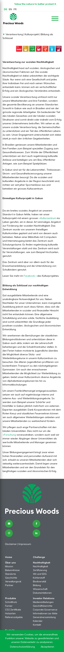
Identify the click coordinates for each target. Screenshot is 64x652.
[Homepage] (13, 18)
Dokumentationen (42, 592)
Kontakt (37, 624)
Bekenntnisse (12, 570)
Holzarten (10, 613)
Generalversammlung (44, 617)
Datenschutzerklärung (22, 646)
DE (5, 9)
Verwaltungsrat (13, 581)
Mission (9, 566)
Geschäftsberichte (42, 605)
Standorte (10, 574)
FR (15, 9)
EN (10, 9)
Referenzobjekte (14, 617)
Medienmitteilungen (43, 602)
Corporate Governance (45, 609)
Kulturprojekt (32, 34)
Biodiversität (39, 581)
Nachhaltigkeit (40, 566)
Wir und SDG (40, 574)
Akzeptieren (47, 646)
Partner (9, 585)
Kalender (37, 621)
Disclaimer (11, 544)
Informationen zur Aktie (45, 613)
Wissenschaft (40, 589)
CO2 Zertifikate (13, 609)
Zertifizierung (40, 570)
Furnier (8, 605)
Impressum (25, 544)
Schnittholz (11, 602)
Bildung (37, 585)
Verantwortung (14, 34)
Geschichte (11, 577)
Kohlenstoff (39, 577)
